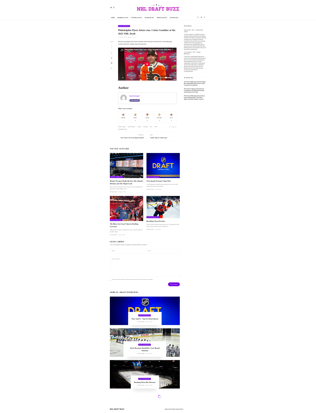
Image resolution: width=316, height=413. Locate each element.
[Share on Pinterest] (111, 63)
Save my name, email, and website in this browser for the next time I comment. (132, 279)
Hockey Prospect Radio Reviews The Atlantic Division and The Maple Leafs (126, 182)
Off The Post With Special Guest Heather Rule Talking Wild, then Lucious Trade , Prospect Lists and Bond (195, 83)
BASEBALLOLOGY (123, 17)
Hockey (139, 126)
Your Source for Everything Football (132, 138)
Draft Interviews (124, 26)
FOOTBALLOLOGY (136, 17)
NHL (151, 126)
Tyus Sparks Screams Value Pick (158, 181)
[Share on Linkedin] (111, 68)
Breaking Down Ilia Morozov (145, 382)
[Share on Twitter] (111, 58)
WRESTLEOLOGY (162, 17)
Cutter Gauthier (131, 126)
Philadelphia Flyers (122, 129)
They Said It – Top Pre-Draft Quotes (144, 319)
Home (113, 17)
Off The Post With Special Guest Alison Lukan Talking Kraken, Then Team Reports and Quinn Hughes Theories (194, 97)
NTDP (156, 126)
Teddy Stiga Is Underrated (158, 138)
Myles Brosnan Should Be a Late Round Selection (145, 349)
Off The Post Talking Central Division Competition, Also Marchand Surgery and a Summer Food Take (194, 90)
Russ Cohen (114, 191)
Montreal (145, 126)
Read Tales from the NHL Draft (174, 409)
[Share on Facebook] (111, 53)
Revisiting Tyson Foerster (155, 221)
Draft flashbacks (116, 177)
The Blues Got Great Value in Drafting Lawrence (124, 225)
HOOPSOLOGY (174, 17)
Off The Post (189, 78)
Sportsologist (134, 96)
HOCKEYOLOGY (149, 17)
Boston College (121, 126)
